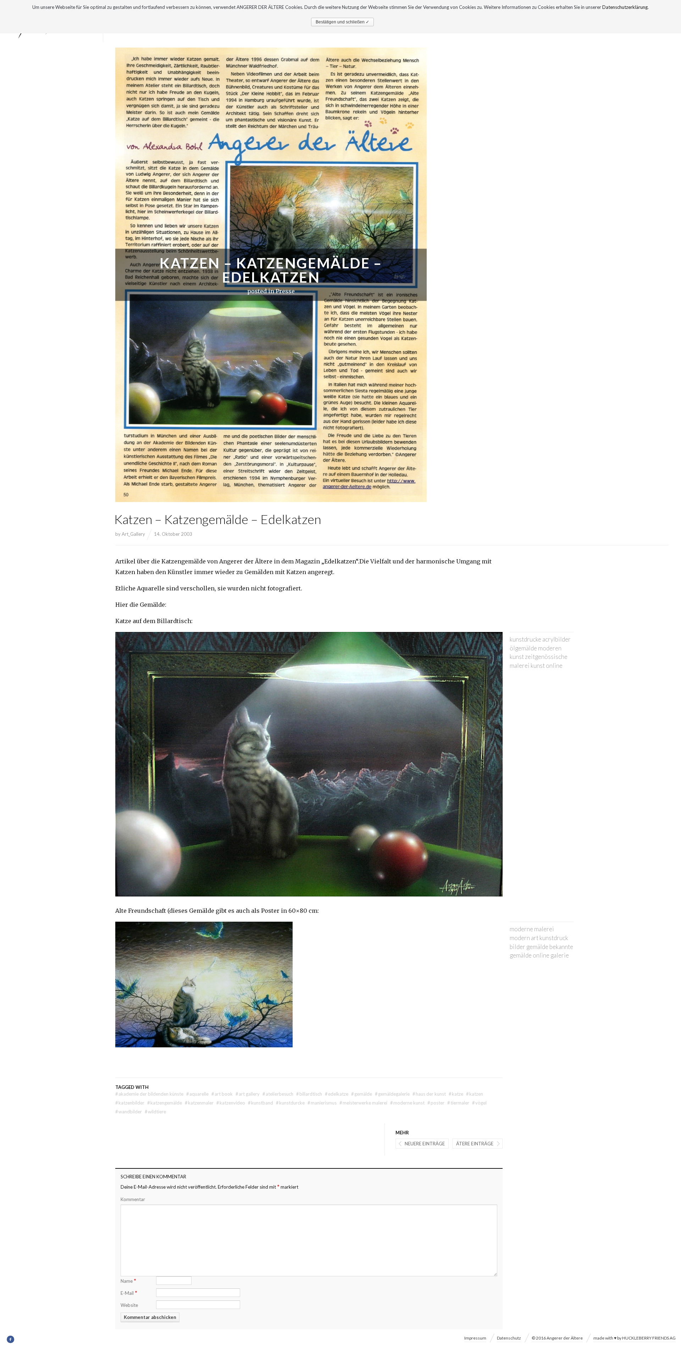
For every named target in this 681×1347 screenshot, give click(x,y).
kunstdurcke (290, 1103)
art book (222, 1094)
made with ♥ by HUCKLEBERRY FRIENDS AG (634, 1338)
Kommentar (133, 1199)
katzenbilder (129, 1103)
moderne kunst (407, 1103)
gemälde (361, 1094)
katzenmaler (199, 1103)
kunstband (260, 1103)
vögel (479, 1103)
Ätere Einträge (474, 1143)
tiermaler (458, 1103)
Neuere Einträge (425, 1143)
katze (456, 1094)
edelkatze (336, 1094)
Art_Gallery (133, 534)
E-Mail (129, 1292)
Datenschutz (509, 1338)
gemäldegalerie (392, 1094)
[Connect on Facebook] (10, 1339)
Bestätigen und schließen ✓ (342, 22)
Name (128, 1280)
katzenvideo (230, 1103)
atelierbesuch (277, 1094)
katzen (474, 1094)
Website (129, 1305)
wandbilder (128, 1111)
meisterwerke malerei (363, 1103)
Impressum (475, 1338)
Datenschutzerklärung (625, 7)
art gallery (248, 1094)
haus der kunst (429, 1094)
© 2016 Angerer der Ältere (557, 1338)
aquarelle (197, 1094)
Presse (285, 291)
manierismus (322, 1103)
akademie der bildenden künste (149, 1094)
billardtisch (309, 1094)
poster (435, 1103)
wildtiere (155, 1111)
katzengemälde (164, 1103)
